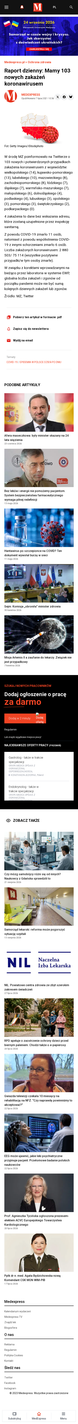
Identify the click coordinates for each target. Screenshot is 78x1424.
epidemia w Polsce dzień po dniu (40, 362)
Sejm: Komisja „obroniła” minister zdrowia (32, 606)
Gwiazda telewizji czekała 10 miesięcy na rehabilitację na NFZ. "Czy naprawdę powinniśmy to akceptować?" (38, 1100)
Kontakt (8, 1360)
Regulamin (10, 729)
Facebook (9, 1383)
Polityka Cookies (13, 1355)
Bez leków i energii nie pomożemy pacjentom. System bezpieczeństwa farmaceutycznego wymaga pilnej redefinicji (34, 495)
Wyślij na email (23, 340)
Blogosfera (10, 1327)
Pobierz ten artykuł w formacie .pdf (37, 317)
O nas (9, 1334)
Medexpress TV (13, 1316)
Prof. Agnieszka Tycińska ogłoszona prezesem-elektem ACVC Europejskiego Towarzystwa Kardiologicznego (36, 1220)
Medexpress (30, 94)
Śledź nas (12, 1368)
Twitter (8, 1377)
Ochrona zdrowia (39, 62)
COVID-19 (12, 362)
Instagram (10, 1388)
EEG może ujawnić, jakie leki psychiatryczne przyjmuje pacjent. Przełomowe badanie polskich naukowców (37, 1160)
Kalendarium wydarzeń (17, 1311)
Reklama (9, 1344)
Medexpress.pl (14, 62)
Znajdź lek (10, 1322)
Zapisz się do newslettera (31, 329)
